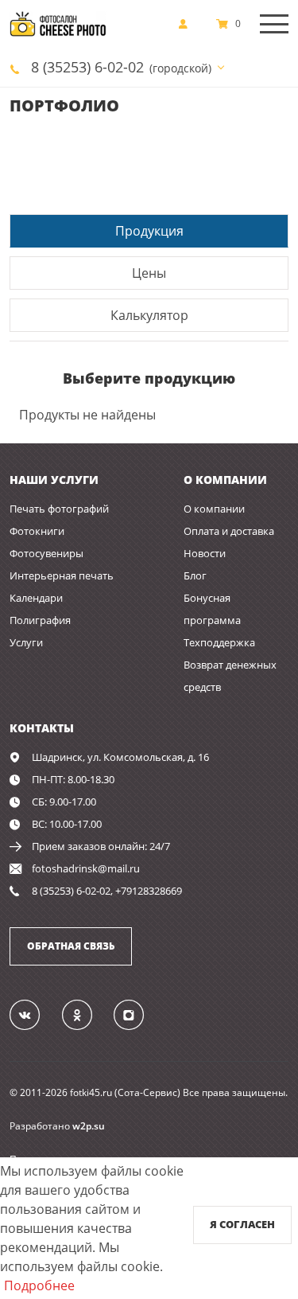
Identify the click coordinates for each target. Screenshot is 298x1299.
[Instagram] (138, 1014)
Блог (195, 575)
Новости (205, 553)
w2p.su (88, 1126)
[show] (187, 24)
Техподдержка (219, 642)
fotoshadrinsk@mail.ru (86, 868)
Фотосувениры (46, 553)
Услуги (26, 642)
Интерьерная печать (62, 575)
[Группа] (34, 1014)
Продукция (149, 231)
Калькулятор (149, 315)
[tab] (149, 230)
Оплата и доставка (229, 531)
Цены (149, 273)
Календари (36, 598)
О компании (214, 508)
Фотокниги (37, 531)
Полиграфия (40, 620)
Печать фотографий (59, 508)
